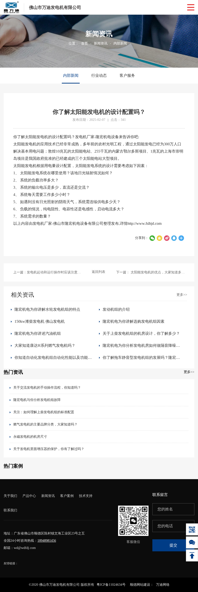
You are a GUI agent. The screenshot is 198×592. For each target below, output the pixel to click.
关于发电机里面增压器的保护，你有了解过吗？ (48, 449)
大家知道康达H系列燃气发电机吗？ (44, 345)
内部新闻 (120, 43)
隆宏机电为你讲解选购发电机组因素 (133, 321)
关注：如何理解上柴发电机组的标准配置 (43, 412)
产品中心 (29, 496)
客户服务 (127, 75)
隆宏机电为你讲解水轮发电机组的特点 (47, 309)
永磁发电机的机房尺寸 (30, 436)
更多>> (182, 294)
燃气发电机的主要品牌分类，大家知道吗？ (45, 424)
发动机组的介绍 (116, 309)
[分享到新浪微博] (166, 238)
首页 (84, 43)
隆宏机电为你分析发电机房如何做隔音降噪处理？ (143, 345)
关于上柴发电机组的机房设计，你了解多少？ (141, 333)
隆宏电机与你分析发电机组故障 (37, 400)
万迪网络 (163, 584)
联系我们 (10, 510)
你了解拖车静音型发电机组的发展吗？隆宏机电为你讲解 (143, 357)
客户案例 (67, 496)
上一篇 (47, 272)
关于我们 (10, 496)
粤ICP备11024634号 (111, 584)
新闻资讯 (100, 43)
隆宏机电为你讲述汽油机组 (37, 333)
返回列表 (98, 272)
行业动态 (99, 75)
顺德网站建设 (140, 584)
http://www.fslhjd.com (144, 223)
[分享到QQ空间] (174, 238)
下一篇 (150, 272)
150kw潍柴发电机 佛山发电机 (39, 321)
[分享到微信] (152, 238)
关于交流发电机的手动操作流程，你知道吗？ (47, 387)
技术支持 (85, 496)
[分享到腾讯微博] (159, 238)
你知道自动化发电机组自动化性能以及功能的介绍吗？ (54, 357)
